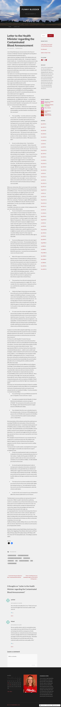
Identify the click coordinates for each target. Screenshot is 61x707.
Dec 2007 (43, 265)
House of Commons (24, 560)
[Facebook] (42, 60)
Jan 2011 (43, 209)
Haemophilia (27, 558)
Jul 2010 (42, 223)
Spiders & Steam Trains (45, 52)
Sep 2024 (43, 123)
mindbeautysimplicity (48, 104)
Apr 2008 (43, 256)
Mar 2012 (43, 176)
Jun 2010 (43, 226)
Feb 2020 (43, 133)
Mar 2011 (43, 203)
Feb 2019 (43, 156)
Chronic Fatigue (12, 555)
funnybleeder (18, 48)
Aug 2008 (43, 242)
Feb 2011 (43, 206)
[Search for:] (47, 35)
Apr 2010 (43, 232)
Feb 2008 (43, 259)
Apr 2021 (43, 127)
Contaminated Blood (23, 555)
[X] (44, 60)
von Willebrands (12, 563)
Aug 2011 (43, 189)
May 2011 (43, 199)
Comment (33, 665)
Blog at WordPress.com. (13, 704)
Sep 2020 (43, 130)
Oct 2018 (43, 160)
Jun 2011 (43, 196)
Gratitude (48, 105)
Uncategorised (13, 551)
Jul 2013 (42, 173)
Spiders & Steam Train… (49, 102)
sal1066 (13, 599)
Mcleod (13, 621)
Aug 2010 (43, 219)
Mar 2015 (43, 163)
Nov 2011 (43, 183)
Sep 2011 (43, 186)
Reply (12, 615)
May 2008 (43, 252)
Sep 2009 (43, 239)
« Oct (8, 691)
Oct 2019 (43, 140)
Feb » (11, 691)
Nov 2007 (43, 269)
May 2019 (43, 150)
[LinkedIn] (46, 60)
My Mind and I (44, 49)
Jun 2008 (43, 249)
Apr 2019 (43, 153)
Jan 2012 (43, 180)
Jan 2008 (43, 262)
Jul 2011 (42, 193)
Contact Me (16, 26)
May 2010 (43, 229)
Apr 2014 (43, 166)
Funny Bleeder (30, 9)
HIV (16, 560)
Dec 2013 (43, 170)
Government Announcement (14, 558)
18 (10, 684)
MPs (32, 560)
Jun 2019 (43, 147)
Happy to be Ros (47, 115)
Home (10, 26)
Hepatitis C (10, 560)
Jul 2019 (42, 143)
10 (8, 682)
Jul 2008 (42, 246)
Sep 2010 (43, 216)
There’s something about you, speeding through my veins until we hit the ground (30, 577)
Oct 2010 (43, 213)
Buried (49, 107)
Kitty (45, 107)
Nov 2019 (43, 137)
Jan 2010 (43, 236)
